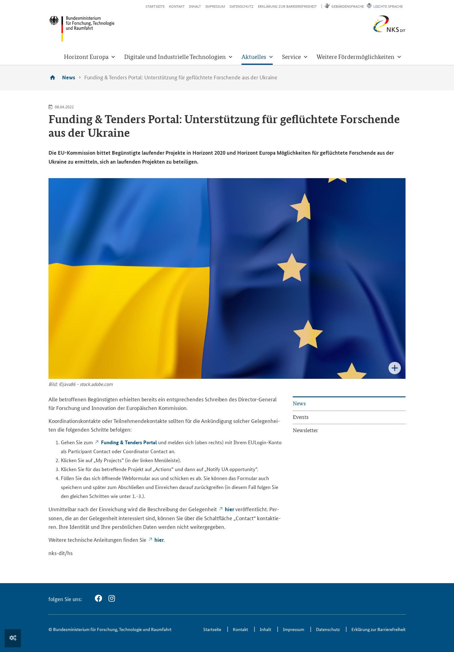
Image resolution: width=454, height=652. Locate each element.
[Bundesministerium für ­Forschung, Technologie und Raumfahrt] (81, 28)
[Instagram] (111, 598)
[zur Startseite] (54, 77)
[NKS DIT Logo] (369, 30)
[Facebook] (98, 598)
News (68, 77)
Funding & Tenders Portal (129, 442)
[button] (89, 57)
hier (229, 509)
